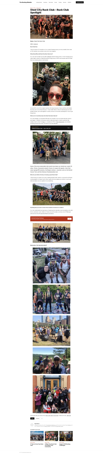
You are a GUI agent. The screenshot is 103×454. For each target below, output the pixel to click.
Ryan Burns (37, 423)
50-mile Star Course (59, 426)
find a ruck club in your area (51, 415)
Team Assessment (60, 122)
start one (69, 415)
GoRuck (69, 425)
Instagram (35, 44)
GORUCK (69, 2)
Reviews (64, 2)
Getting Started (39, 2)
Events (55, 2)
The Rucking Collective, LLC (51, 425)
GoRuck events (47, 426)
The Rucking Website (25, 2)
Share (32, 418)
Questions (45, 2)
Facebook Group (80, 2)
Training (60, 2)
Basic (43, 122)
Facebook (37, 418)
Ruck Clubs (51, 2)
